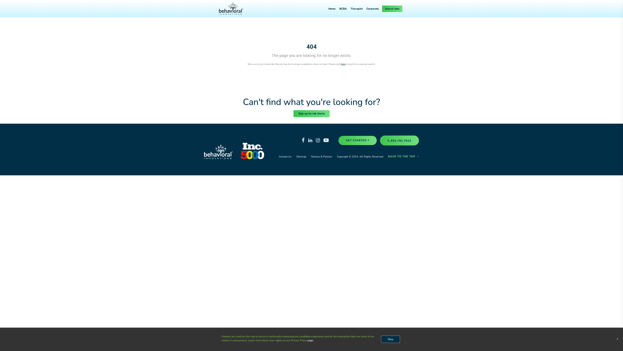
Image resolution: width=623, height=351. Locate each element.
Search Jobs (392, 9)
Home (332, 9)
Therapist (357, 9)
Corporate (372, 9)
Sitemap (301, 156)
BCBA (343, 9)
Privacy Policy (299, 340)
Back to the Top (402, 156)
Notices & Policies (321, 156)
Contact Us (285, 156)
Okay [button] (390, 339)
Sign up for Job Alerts (311, 113)
